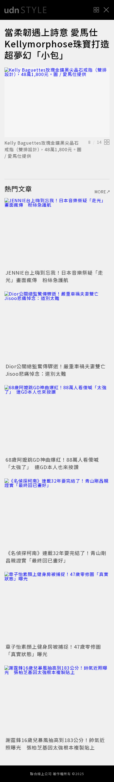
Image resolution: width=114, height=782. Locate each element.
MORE (100, 192)
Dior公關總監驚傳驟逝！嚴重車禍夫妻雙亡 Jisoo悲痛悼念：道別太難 (58, 369)
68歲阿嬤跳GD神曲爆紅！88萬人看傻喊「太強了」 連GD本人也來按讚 (52, 463)
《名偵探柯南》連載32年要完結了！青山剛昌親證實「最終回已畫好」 (56, 556)
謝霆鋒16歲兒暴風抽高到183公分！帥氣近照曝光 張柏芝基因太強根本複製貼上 (55, 743)
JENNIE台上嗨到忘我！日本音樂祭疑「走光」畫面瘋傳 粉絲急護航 (54, 276)
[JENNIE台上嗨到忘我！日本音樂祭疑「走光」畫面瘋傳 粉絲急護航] (57, 233)
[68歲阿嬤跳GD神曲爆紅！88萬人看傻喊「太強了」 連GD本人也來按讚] (57, 420)
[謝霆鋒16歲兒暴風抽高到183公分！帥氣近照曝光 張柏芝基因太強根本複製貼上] (57, 700)
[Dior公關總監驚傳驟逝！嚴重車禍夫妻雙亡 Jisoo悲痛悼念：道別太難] (57, 326)
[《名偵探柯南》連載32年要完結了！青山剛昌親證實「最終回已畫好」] (57, 513)
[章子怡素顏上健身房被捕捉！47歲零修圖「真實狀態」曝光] (57, 607)
